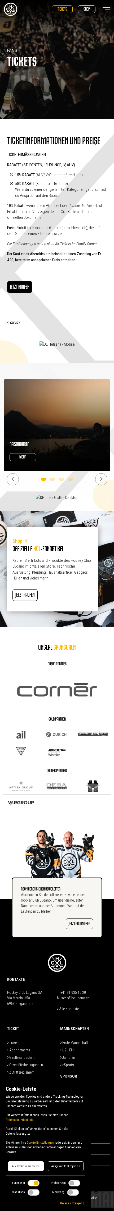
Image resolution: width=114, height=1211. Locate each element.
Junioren (68, 1057)
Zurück (14, 322)
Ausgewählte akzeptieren (65, 1166)
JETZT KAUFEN (25, 595)
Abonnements (19, 1050)
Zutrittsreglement (21, 1072)
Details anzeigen (71, 1203)
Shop (87, 9)
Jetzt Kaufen (19, 287)
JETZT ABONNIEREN (79, 923)
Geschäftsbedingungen (25, 1065)
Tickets (62, 9)
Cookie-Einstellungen (40, 1142)
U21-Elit (68, 1050)
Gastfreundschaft (21, 1057)
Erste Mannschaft (75, 1043)
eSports (68, 1065)
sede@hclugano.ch (75, 998)
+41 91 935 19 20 (73, 992)
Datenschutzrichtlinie (19, 1120)
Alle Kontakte (68, 1009)
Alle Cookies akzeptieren (26, 1166)
